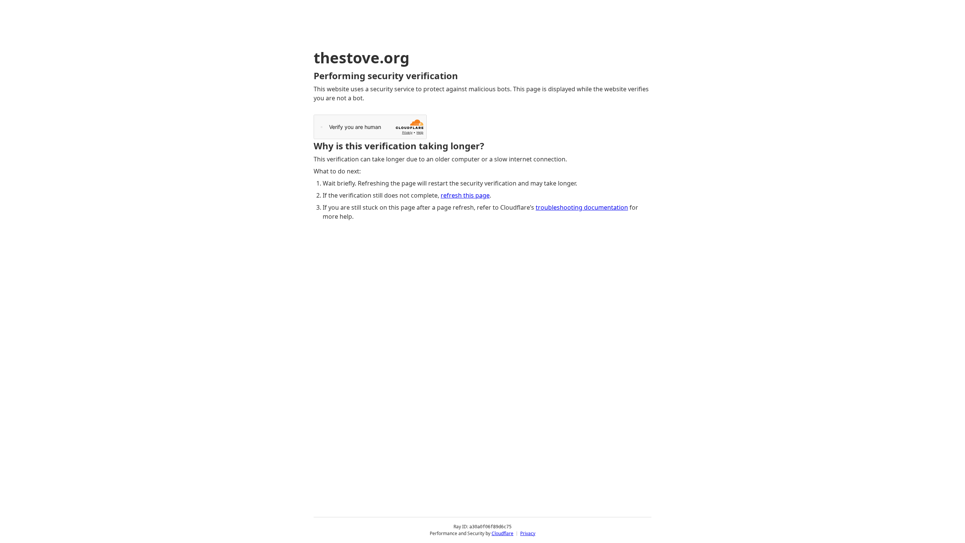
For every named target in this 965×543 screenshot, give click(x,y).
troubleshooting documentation (582, 207)
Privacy (527, 533)
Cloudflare (502, 533)
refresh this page (465, 195)
